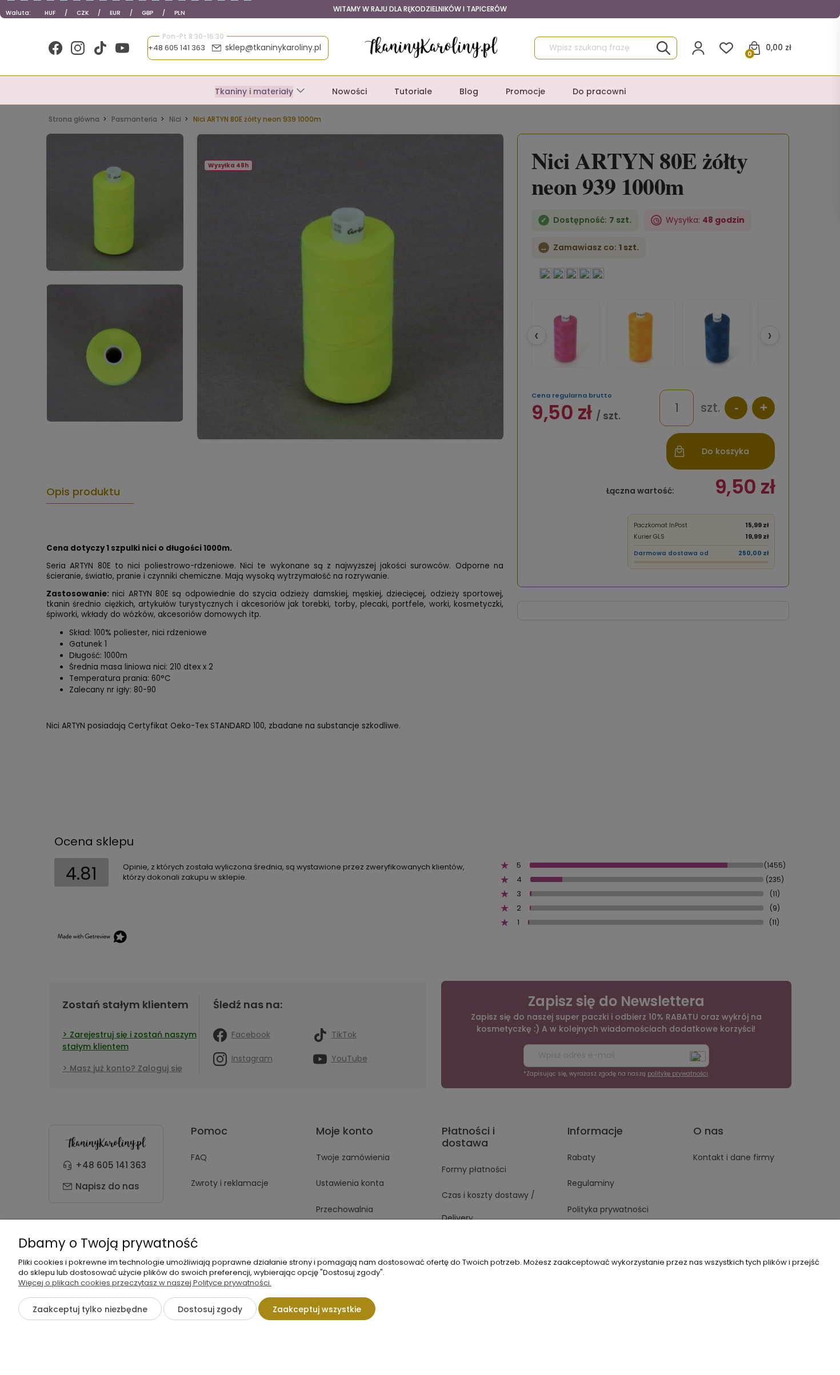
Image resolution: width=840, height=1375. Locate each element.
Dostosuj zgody (210, 1309)
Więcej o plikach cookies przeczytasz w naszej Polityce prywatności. (144, 1282)
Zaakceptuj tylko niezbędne (90, 1309)
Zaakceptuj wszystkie (317, 1309)
